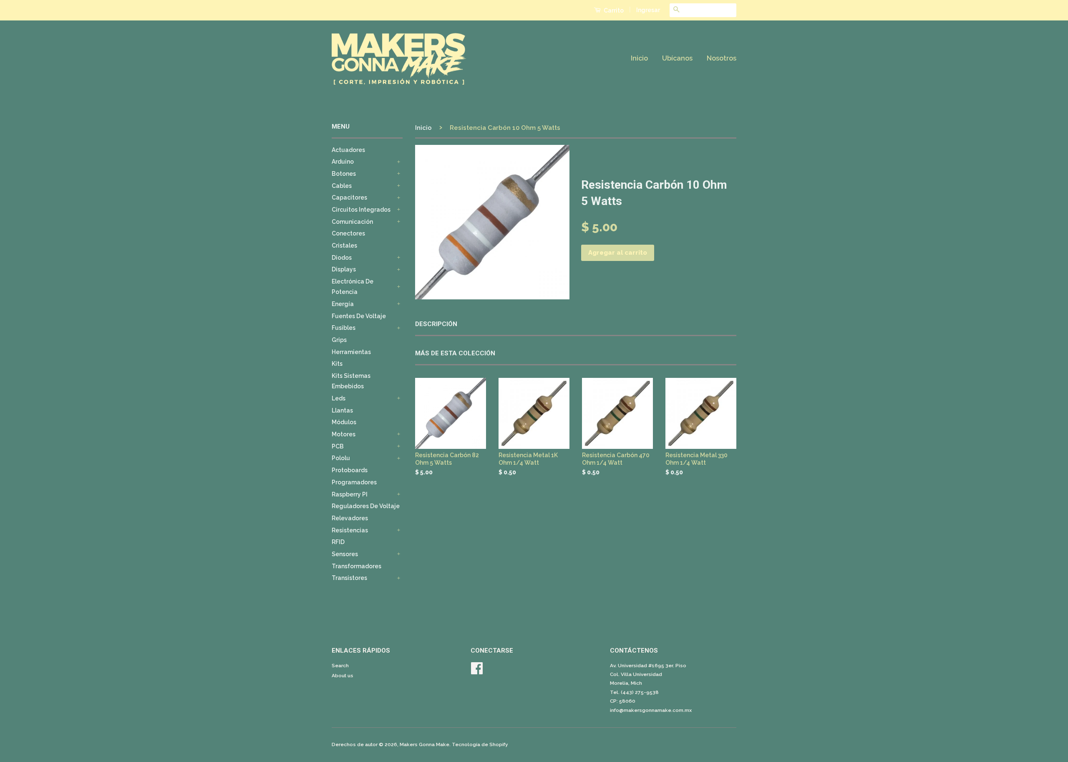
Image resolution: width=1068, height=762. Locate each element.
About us (342, 675)
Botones (344, 173)
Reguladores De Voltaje (366, 506)
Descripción (436, 324)
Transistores (349, 578)
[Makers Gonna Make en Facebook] (477, 671)
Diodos (342, 257)
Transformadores (356, 566)
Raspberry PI (350, 494)
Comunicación (352, 221)
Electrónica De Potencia (352, 286)
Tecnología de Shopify (480, 744)
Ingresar (648, 10)
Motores (343, 434)
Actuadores (348, 150)
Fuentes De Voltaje (359, 316)
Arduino (343, 161)
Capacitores (349, 197)
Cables (342, 185)
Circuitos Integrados (361, 209)
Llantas (342, 410)
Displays (344, 269)
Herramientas (351, 352)
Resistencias (350, 530)
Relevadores (350, 518)
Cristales (344, 245)
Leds (338, 398)
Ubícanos (677, 58)
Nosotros (721, 58)
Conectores (348, 233)
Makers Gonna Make (424, 744)
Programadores (354, 482)
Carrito (613, 10)
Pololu (341, 458)
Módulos (344, 422)
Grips (339, 340)
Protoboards (350, 470)
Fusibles (343, 327)
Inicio (639, 58)
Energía (343, 304)
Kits (337, 363)
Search (340, 665)
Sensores (345, 554)
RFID (338, 542)
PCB (338, 446)
